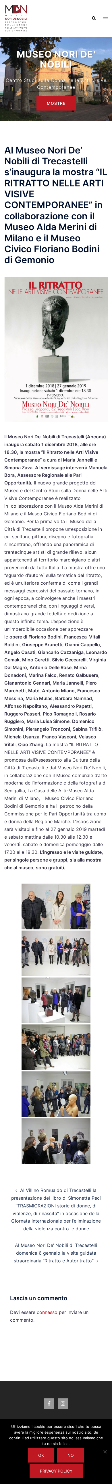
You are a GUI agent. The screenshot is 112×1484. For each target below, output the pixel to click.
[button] (93, 18)
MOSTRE (56, 102)
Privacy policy (56, 1471)
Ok (41, 1455)
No (70, 1455)
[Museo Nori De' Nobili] (16, 18)
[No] (105, 1452)
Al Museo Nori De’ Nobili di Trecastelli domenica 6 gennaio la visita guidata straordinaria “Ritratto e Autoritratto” (55, 1253)
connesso (47, 1312)
